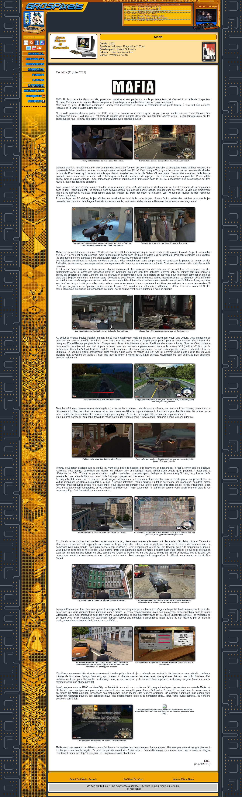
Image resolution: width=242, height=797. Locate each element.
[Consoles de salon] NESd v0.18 (150, 20)
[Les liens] (34, 80)
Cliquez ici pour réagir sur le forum (161, 786)
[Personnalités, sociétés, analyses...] (34, 64)
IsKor (64, 72)
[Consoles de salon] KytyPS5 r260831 (152, 18)
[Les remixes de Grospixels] (34, 101)
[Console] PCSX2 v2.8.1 (147, 14)
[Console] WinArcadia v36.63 (149, 9)
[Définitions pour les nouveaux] (34, 85)
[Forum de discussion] (34, 74)
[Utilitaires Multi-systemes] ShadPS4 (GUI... (155, 11)
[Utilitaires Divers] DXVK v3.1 (149, 7)
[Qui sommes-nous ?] (34, 90)
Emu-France (174, 4)
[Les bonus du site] (34, 69)
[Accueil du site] (34, 53)
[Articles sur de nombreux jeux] (34, 58)
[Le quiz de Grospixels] (34, 95)
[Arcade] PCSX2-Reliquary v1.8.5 (150, 16)
